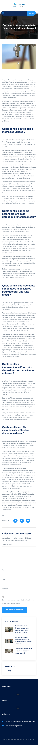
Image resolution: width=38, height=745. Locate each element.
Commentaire (7, 545)
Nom (4, 570)
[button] (18, 694)
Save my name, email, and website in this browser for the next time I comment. (18, 602)
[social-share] (15, 521)
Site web (5, 588)
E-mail (4, 579)
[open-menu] (3, 13)
